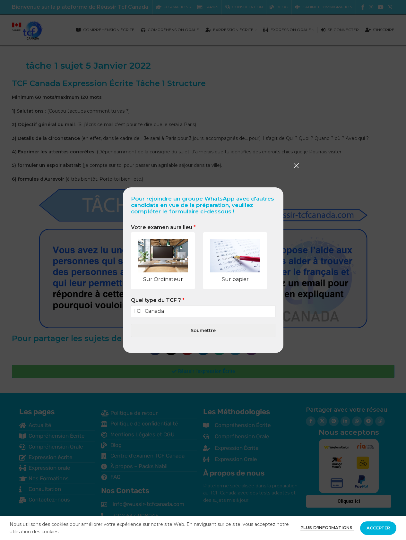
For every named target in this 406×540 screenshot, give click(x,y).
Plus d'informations (327, 527)
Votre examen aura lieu (163, 227)
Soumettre (203, 330)
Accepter (378, 527)
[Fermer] (296, 166)
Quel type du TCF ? (158, 300)
